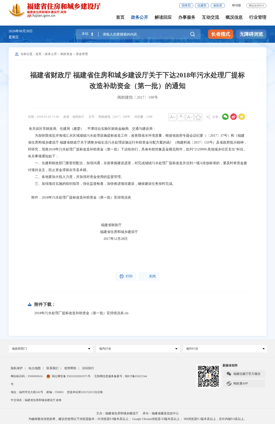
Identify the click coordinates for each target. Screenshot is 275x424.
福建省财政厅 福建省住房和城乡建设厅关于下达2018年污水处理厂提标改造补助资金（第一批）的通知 (137, 80)
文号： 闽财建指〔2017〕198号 (109, 116)
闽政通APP (237, 383)
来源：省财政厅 (73, 116)
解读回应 (163, 17)
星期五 (14, 37)
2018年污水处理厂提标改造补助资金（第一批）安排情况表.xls (81, 313)
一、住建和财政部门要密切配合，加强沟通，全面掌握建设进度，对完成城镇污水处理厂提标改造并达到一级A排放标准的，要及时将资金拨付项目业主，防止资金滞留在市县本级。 (137, 166)
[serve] (57, 10)
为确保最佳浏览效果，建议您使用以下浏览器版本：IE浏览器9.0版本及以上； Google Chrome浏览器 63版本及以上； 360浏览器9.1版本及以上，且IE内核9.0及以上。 (137, 419)
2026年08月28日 (21, 31)
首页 (120, 17)
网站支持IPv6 (256, 5)
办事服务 (187, 17)
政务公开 (139, 17)
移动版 (236, 5)
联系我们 (52, 368)
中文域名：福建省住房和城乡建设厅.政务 (36, 400)
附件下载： (45, 304)
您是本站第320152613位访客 (85, 392)
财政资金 (66, 54)
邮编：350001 (55, 392)
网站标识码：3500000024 (27, 376)
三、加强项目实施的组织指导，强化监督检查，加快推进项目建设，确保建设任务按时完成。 (102, 183)
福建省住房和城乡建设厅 (83, 232)
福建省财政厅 (75, 225)
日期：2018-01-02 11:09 (43, 116)
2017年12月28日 (78, 238)
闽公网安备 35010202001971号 (71, 376)
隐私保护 (17, 368)
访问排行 (88, 368)
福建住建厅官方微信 (243, 374)
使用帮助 (70, 368)
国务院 (186, 5)
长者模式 (220, 34)
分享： (216, 117)
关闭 (149, 276)
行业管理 (257, 17)
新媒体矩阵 (230, 365)
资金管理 (82, 54)
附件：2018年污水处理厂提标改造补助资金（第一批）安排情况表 (79, 197)
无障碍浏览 (251, 34)
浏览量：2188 (143, 116)
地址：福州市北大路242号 (27, 392)
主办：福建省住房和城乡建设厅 (117, 413)
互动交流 (210, 17)
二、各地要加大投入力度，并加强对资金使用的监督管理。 (76, 177)
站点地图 (35, 368)
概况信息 (234, 17)
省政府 (217, 5)
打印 (126, 276)
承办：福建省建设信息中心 (161, 413)
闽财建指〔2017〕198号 (137, 97)
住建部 (201, 5)
